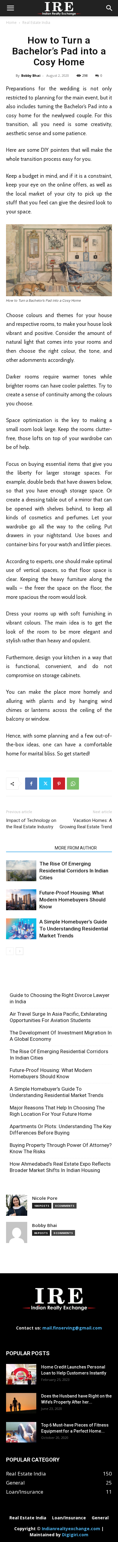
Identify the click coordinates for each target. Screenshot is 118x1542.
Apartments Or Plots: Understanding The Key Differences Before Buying (60, 1129)
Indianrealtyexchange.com (71, 1528)
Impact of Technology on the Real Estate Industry (31, 823)
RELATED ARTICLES (29, 848)
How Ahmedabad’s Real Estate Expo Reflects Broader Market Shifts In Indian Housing (60, 1167)
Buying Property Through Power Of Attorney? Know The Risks (61, 1148)
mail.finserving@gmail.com (72, 1328)
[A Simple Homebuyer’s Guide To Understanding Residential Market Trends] (21, 928)
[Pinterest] (59, 783)
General (100, 1518)
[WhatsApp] (73, 783)
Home (11, 22)
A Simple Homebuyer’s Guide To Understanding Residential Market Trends (73, 929)
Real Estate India (36, 22)
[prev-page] (10, 951)
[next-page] (19, 951)
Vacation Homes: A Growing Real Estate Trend (86, 823)
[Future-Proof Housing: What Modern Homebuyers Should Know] (21, 899)
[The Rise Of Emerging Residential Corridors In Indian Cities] (21, 870)
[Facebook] (31, 783)
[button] (10, 8)
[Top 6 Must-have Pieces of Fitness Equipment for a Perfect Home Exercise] (21, 1432)
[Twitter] (45, 783)
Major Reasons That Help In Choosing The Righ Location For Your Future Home (57, 1111)
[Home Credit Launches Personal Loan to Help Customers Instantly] (21, 1374)
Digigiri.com (75, 1534)
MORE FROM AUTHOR (76, 848)
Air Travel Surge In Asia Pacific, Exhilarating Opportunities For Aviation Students (58, 1017)
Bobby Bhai (31, 75)
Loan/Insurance (69, 1518)
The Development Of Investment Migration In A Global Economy (61, 1036)
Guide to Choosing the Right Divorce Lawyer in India (60, 998)
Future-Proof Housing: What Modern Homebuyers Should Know (72, 900)
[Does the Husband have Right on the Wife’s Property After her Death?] (21, 1403)
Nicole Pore (44, 1198)
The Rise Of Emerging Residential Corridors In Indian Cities (73, 871)
